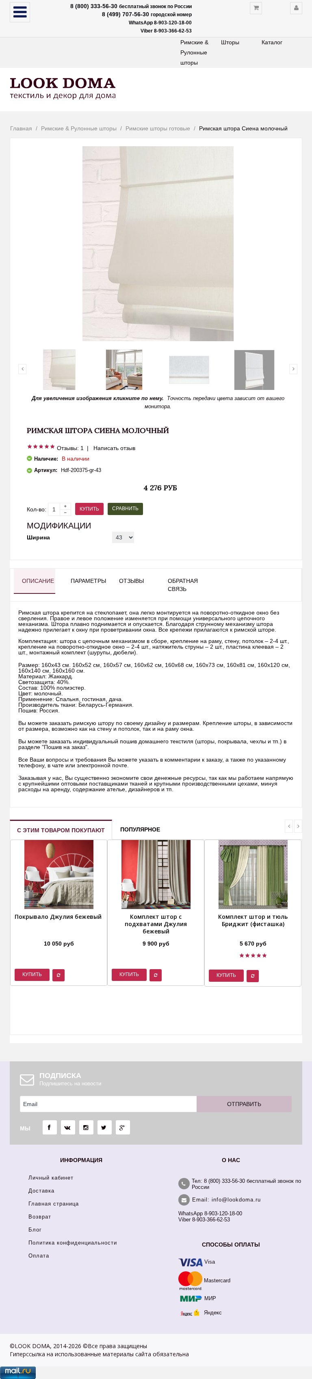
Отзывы (131, 581)
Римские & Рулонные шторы (194, 52)
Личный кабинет (51, 1178)
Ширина (38, 537)
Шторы (230, 42)
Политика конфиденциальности (72, 1243)
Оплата (38, 1256)
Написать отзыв (114, 448)
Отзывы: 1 (70, 448)
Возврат (39, 1217)
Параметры (87, 581)
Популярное (140, 829)
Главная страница (53, 1204)
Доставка (41, 1191)
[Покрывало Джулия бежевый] (58, 933)
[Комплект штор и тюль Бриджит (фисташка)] (253, 933)
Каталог (272, 42)
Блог (35, 1230)
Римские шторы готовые (158, 128)
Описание (38, 581)
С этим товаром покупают (61, 830)
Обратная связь (183, 585)
